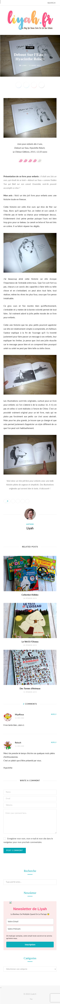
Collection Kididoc (30, 595)
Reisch (18, 743)
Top (31, 999)
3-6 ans (30, 47)
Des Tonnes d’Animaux (30, 689)
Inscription (30, 944)
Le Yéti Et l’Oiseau (30, 642)
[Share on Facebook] (18, 85)
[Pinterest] (34, 85)
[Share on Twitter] (26, 85)
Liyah (24, 65)
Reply (54, 714)
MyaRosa (19, 715)
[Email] (41, 85)
